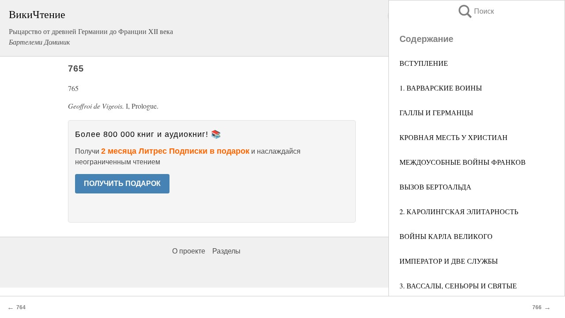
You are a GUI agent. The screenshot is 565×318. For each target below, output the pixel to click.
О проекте (188, 251)
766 (537, 307)
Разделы (226, 251)
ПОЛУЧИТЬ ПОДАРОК (122, 183)
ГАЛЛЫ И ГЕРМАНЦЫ (436, 112)
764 (21, 307)
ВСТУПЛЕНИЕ (423, 63)
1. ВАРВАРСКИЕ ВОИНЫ (440, 87)
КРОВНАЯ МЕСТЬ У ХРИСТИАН (454, 137)
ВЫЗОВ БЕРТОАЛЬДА (436, 186)
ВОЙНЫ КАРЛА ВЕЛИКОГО (447, 236)
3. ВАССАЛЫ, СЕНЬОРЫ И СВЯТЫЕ (459, 285)
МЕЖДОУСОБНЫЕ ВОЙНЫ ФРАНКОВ (463, 162)
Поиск (475, 11)
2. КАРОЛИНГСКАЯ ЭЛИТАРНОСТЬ (459, 211)
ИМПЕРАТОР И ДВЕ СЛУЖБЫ (449, 260)
